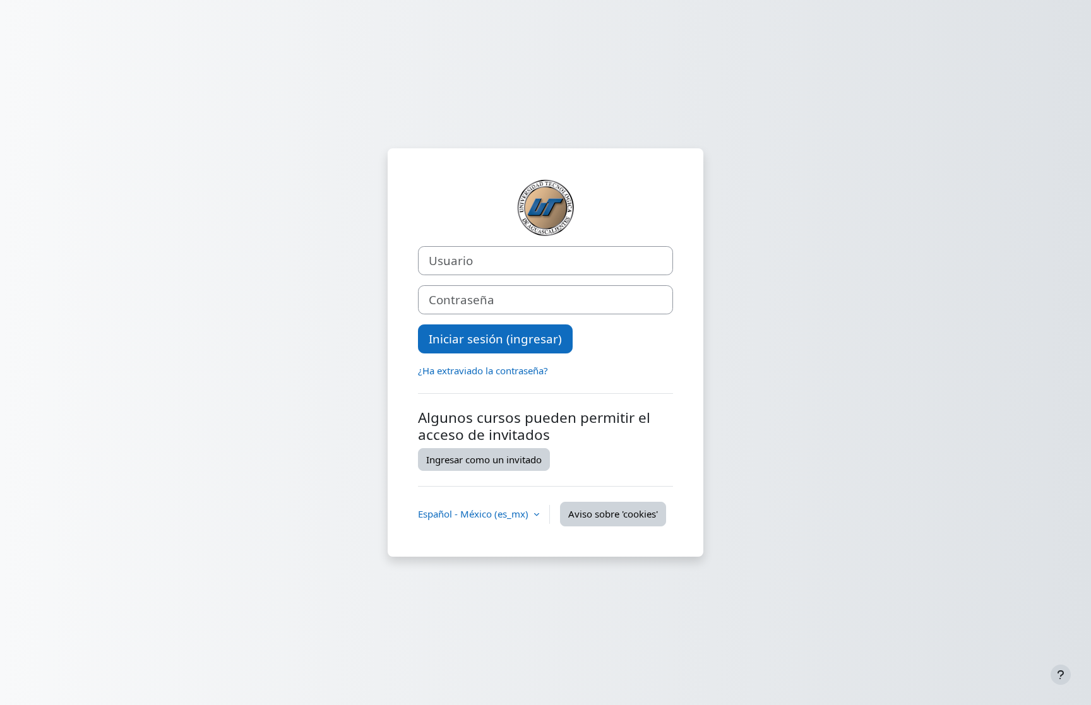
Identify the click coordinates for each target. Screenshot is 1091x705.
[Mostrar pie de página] (1061, 675)
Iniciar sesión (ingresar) (495, 339)
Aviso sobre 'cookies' (613, 513)
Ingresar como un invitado (484, 459)
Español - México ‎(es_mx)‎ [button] (474, 513)
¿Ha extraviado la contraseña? (483, 370)
